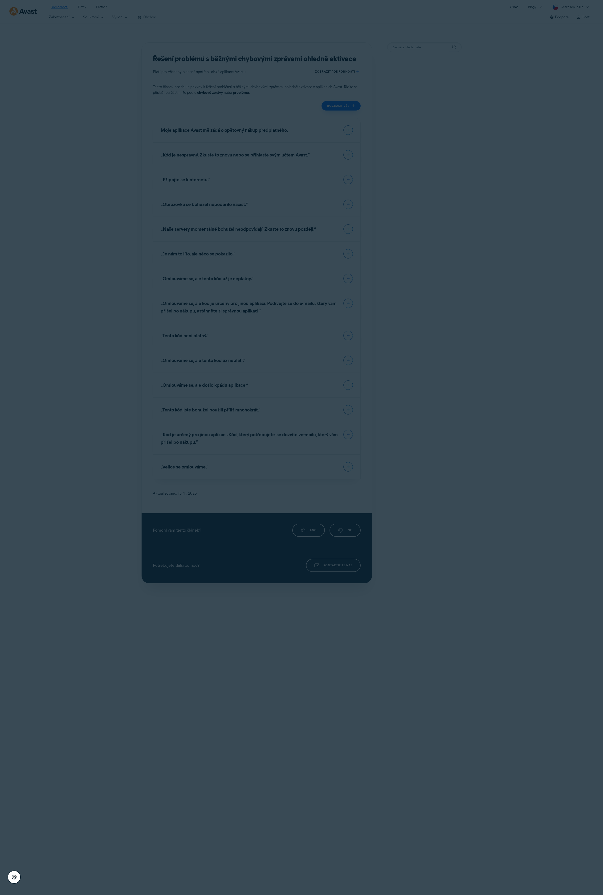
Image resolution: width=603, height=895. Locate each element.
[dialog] (301, 447)
